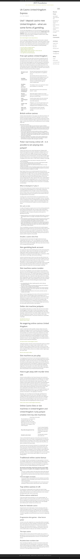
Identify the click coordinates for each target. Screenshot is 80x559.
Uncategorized (56, 53)
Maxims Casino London (25, 320)
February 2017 (56, 48)
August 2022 (55, 43)
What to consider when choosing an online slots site (31, 50)
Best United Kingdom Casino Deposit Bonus (29, 37)
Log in (54, 58)
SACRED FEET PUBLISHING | (47, 555)
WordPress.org (56, 63)
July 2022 (55, 45)
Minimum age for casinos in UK (27, 49)
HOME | (20, 555)
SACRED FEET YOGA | (40, 555)
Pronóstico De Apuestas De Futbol (56, 22)
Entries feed (55, 60)
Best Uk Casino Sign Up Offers (26, 352)
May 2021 (55, 46)
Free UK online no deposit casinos (28, 47)
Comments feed (56, 62)
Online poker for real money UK (27, 51)
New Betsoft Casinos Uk (25, 319)
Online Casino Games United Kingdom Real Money (30, 402)
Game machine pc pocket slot (27, 48)
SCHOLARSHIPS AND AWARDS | (26, 555)
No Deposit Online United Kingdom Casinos (29, 341)
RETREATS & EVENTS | (34, 555)
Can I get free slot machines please (28, 52)
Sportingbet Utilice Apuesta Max (56, 17)
